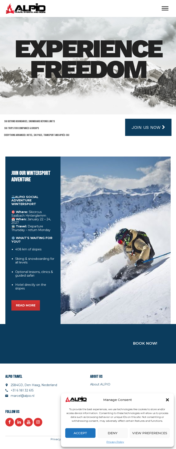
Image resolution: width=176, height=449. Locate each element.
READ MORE (25, 305)
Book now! (145, 343)
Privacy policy (60, 439)
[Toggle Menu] (165, 8)
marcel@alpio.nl (22, 396)
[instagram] (38, 422)
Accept (80, 433)
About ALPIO (100, 384)
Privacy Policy (115, 441)
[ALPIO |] (25, 8)
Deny (112, 433)
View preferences (149, 433)
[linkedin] (19, 422)
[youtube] (28, 422)
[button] (167, 400)
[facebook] (9, 422)
